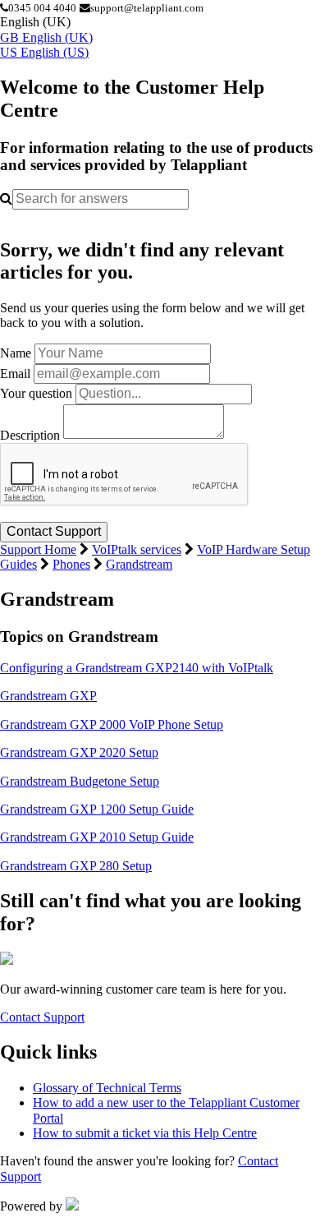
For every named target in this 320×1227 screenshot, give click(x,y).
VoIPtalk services (136, 549)
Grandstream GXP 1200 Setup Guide (97, 809)
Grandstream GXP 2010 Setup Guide (97, 837)
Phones (71, 564)
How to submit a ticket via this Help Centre (145, 1133)
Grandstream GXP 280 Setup (76, 866)
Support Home (38, 549)
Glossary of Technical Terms (107, 1088)
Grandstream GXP (48, 696)
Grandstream (139, 564)
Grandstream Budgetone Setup (79, 781)
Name (15, 353)
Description (30, 434)
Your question (36, 393)
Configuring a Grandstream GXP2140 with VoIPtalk (136, 668)
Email (15, 374)
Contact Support (42, 1017)
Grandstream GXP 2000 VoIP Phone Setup (111, 724)
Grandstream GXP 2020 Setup (79, 752)
